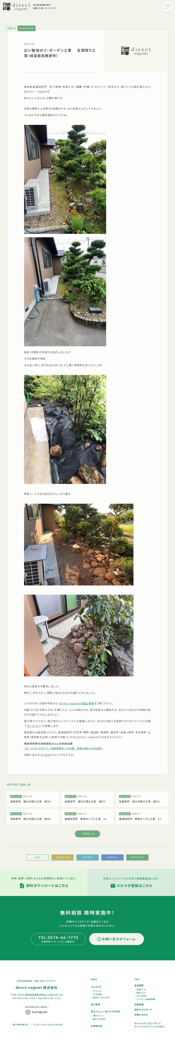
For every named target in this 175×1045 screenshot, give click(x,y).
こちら (46, 754)
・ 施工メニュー (97, 1015)
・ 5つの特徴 (96, 994)
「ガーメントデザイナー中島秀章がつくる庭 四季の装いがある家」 (63, 748)
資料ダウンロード (143, 1009)
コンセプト (96, 986)
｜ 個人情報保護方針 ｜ (20, 1024)
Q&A (137, 979)
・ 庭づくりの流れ (98, 1019)
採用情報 (139, 1004)
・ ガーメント (96, 991)
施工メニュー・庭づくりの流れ (105, 1011)
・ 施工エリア (140, 992)
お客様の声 (96, 1025)
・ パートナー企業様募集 (145, 999)
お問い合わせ (141, 1014)
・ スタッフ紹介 (141, 996)
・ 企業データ (140, 989)
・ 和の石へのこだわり (100, 997)
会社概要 (139, 985)
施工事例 (95, 1004)
